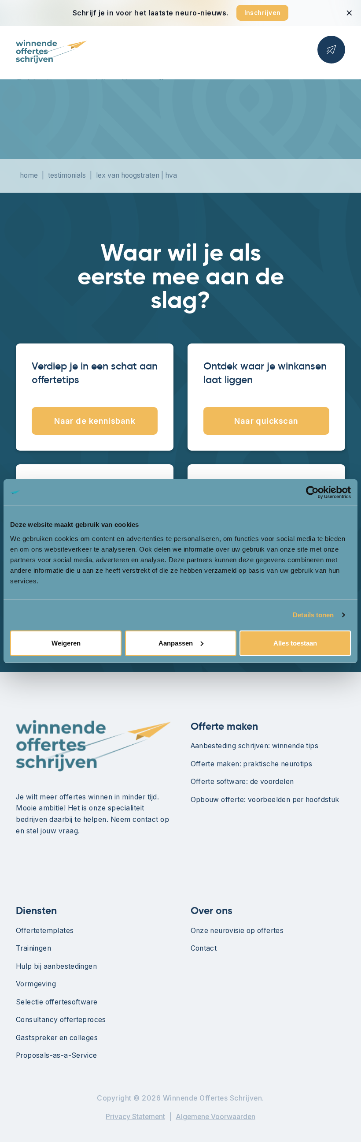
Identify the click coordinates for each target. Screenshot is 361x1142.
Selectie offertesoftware (56, 1002)
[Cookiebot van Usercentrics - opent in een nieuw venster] (312, 492)
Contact (204, 948)
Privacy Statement (135, 1116)
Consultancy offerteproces (61, 1019)
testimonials (67, 175)
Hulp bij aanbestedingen (56, 966)
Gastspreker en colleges (57, 1038)
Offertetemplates (45, 930)
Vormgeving (36, 984)
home (29, 175)
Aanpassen (175, 642)
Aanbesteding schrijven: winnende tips (255, 746)
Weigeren (66, 642)
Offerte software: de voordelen (242, 781)
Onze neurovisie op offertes (237, 930)
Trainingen (33, 948)
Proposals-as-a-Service (56, 1055)
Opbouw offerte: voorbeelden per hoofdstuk (265, 799)
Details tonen (313, 615)
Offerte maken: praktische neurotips (252, 764)
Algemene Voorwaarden (215, 1116)
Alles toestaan (295, 642)
